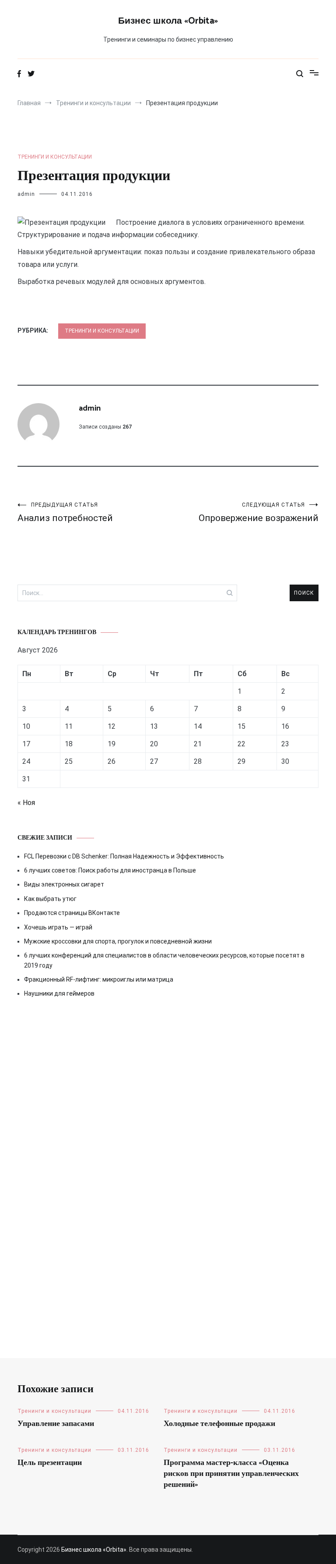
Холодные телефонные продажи (219, 1423)
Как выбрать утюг (50, 898)
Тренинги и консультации (55, 157)
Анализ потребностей (65, 512)
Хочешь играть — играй (58, 927)
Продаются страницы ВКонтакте (72, 912)
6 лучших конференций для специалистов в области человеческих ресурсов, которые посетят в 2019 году (164, 960)
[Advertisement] (168, 1086)
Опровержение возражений (258, 512)
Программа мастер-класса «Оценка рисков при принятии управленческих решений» (231, 1473)
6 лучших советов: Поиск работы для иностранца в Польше (110, 870)
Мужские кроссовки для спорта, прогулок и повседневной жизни (118, 941)
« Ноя (26, 802)
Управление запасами (56, 1423)
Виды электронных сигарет (64, 884)
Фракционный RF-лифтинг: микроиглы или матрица (98, 979)
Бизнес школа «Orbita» (168, 21)
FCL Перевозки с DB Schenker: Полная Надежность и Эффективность (124, 856)
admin (26, 194)
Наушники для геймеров (59, 993)
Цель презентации (50, 1462)
